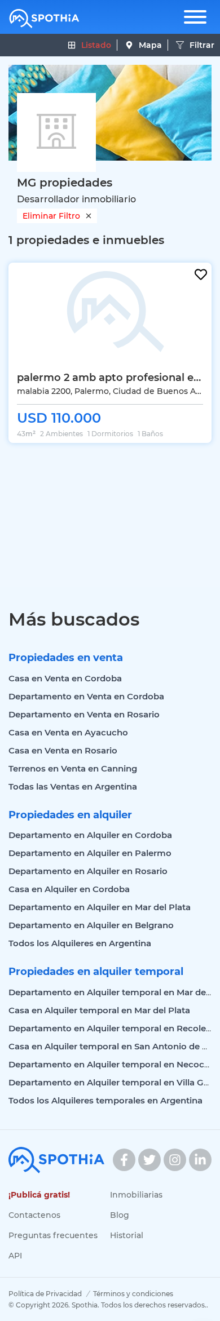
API (15, 1256)
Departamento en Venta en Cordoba (86, 696)
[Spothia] (44, 18)
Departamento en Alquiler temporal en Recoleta (111, 1028)
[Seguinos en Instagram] (175, 1160)
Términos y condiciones (133, 1293)
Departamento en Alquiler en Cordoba (90, 835)
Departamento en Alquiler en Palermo (89, 853)
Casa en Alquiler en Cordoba (69, 889)
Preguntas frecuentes (53, 1235)
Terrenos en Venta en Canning (72, 768)
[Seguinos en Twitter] (149, 1160)
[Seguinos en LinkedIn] (200, 1160)
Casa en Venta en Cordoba (65, 678)
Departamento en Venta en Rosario (84, 714)
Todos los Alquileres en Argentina (79, 943)
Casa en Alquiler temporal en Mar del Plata (99, 1010)
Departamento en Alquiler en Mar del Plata (99, 907)
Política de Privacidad (45, 1293)
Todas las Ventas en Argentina (72, 786)
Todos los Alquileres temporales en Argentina (105, 1100)
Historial (126, 1235)
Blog (119, 1215)
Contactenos (34, 1215)
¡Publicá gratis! (39, 1195)
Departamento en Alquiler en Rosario (88, 871)
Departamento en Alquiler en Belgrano (91, 925)
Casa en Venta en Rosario (62, 750)
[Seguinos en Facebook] (124, 1160)
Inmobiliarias (136, 1195)
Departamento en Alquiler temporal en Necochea (114, 1064)
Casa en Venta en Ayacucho (68, 732)
